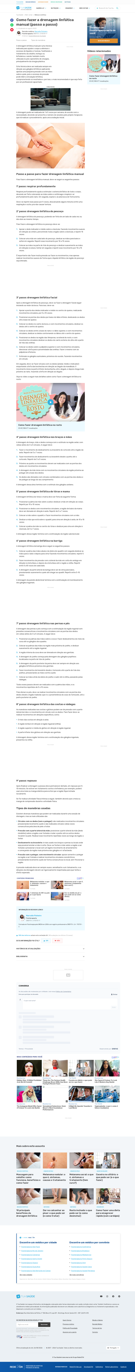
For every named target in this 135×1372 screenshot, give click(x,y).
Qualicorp (124, 1367)
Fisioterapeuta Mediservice (81, 1255)
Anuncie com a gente (69, 1332)
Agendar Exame (43, 2)
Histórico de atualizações (28, 949)
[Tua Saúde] (23, 7)
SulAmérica (99, 1367)
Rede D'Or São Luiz (76, 1367)
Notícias (68, 2)
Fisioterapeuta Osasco (29, 1263)
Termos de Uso (97, 1328)
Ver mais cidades (26, 1275)
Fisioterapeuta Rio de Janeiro (32, 1251)
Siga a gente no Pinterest (119, 1296)
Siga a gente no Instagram (107, 1296)
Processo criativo (68, 1324)
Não (58, 941)
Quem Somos (67, 1320)
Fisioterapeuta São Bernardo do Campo (36, 1271)
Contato (95, 1332)
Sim (47, 941)
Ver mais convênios (76, 1275)
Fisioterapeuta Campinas (30, 1255)
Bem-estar (28, 15)
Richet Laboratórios (111, 1367)
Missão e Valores (97, 1320)
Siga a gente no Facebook (113, 1296)
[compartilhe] (11, 20)
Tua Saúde (19, 2)
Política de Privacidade (70, 1328)
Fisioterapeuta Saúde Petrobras (83, 1271)
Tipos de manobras (38, 40)
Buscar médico (31, 2)
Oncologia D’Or (88, 1367)
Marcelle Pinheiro (33, 916)
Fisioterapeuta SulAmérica (81, 1247)
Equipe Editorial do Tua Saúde (37, 36)
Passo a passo (21, 40)
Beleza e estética (40, 15)
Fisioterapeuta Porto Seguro (81, 1259)
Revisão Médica (97, 1324)
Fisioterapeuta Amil (78, 1263)
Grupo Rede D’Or (78, 1357)
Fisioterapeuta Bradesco (80, 1251)
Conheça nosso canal (101, 1296)
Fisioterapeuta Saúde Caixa (81, 1267)
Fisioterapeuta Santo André (31, 1259)
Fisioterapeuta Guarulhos (30, 1267)
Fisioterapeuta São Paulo (30, 1247)
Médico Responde (56, 2)
